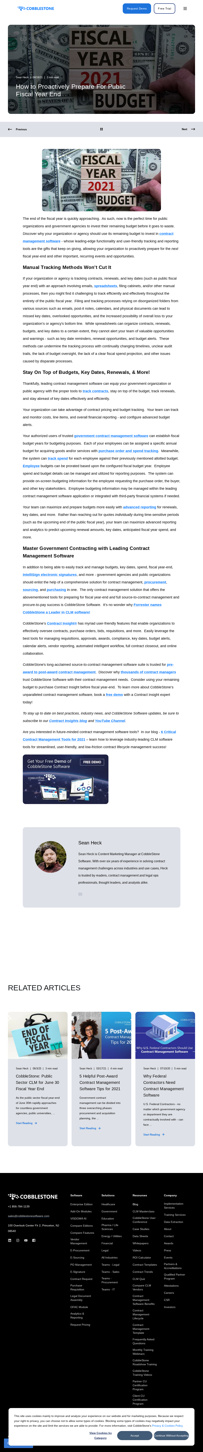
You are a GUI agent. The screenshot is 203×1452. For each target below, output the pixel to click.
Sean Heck (22, 77)
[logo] (32, 1197)
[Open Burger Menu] (185, 8)
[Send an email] (80, 894)
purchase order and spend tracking (128, 451)
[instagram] (18, 1240)
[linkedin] (11, 1240)
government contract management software (111, 436)
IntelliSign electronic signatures (50, 575)
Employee (31, 466)
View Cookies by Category (100, 1435)
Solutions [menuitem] (108, 1195)
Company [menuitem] (170, 1195)
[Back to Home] (36, 8)
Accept (134, 1435)
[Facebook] (32, 1240)
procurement (155, 582)
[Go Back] (101, 129)
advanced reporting (139, 507)
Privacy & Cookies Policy (167, 1425)
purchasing (56, 590)
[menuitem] (81, 1204)
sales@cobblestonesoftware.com (28, 1216)
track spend (58, 458)
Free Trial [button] (164, 8)
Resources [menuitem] (140, 1195)
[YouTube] (26, 1240)
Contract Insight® (62, 623)
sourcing (30, 590)
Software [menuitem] (76, 1195)
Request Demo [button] (137, 8)
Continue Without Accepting (171, 1435)
